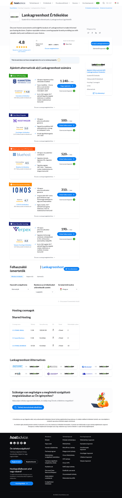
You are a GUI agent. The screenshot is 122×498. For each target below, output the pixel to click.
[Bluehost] (22, 154)
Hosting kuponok (90, 3)
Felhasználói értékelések (95, 79)
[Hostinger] (22, 120)
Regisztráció (16, 462)
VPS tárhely (66, 459)
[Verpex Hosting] (22, 229)
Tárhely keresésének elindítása (30, 407)
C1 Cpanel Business (18, 338)
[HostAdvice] (18, 3)
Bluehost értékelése (22, 167)
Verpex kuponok (85, 461)
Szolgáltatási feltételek (49, 483)
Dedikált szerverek (69, 470)
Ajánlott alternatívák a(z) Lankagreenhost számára (96, 71)
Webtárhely (66, 444)
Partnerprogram (50, 451)
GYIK (89, 86)
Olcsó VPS (66, 463)
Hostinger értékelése (22, 132)
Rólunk (47, 440)
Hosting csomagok (93, 82)
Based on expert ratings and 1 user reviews (22, 50)
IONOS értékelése (22, 204)
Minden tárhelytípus (69, 440)
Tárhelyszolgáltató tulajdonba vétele (51, 462)
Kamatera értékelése (22, 96)
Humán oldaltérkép (51, 447)
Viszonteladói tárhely (69, 474)
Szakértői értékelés (93, 75)
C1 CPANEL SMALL (18, 330)
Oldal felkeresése (65, 125)
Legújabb (39, 292)
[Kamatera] (22, 81)
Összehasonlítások (62, 3)
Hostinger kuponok (86, 453)
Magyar (65, 289)
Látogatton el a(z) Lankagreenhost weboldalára (100, 43)
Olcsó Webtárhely (69, 455)
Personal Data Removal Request (50, 471)
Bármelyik (15, 289)
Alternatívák (91, 89)
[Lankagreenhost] (14, 17)
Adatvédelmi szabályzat (49, 477)
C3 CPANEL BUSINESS (19, 346)
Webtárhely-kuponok (87, 440)
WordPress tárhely (69, 447)
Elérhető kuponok (100, 48)
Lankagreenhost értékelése (45, 15)
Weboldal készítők (69, 478)
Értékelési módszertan (92, 8)
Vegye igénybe (65, 86)
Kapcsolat (48, 444)
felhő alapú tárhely (69, 466)
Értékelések (47, 3)
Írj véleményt (72, 269)
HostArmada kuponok (84, 448)
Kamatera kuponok (86, 444)
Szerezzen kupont (67, 91)
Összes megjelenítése (52, 48)
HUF (109, 3)
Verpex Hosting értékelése (22, 245)
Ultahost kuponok (86, 457)
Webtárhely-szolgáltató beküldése (52, 456)
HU (118, 3)
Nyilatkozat (49, 466)
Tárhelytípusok (34, 3)
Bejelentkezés (31, 462)
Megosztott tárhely (69, 451)
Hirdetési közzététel (106, 8)
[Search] (103, 3)
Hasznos (75, 3)
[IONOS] (22, 190)
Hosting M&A (20, 483)
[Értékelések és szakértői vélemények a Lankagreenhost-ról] (88, 32)
